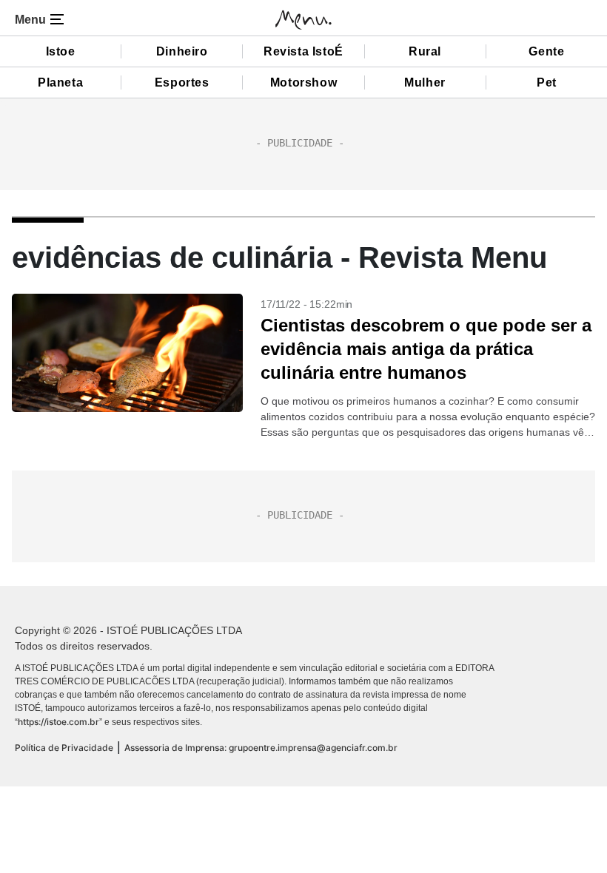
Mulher (425, 82)
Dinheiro (182, 51)
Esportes (182, 82)
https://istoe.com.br (58, 721)
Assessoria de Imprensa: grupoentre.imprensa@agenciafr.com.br (261, 747)
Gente (546, 51)
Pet (547, 82)
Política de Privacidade (64, 747)
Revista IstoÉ (303, 51)
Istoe (61, 51)
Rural (425, 51)
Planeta (60, 82)
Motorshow (303, 82)
